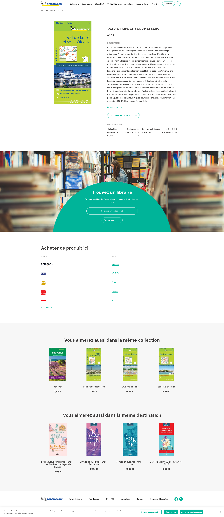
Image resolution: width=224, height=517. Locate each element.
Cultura (115, 273)
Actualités (125, 499)
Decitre (115, 292)
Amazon (115, 265)
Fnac (114, 282)
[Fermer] (220, 512)
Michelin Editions (75, 499)
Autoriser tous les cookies (191, 512)
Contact (140, 499)
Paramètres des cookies (150, 512)
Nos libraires (94, 499)
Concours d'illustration (159, 499)
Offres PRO (110, 499)
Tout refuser (171, 512)
